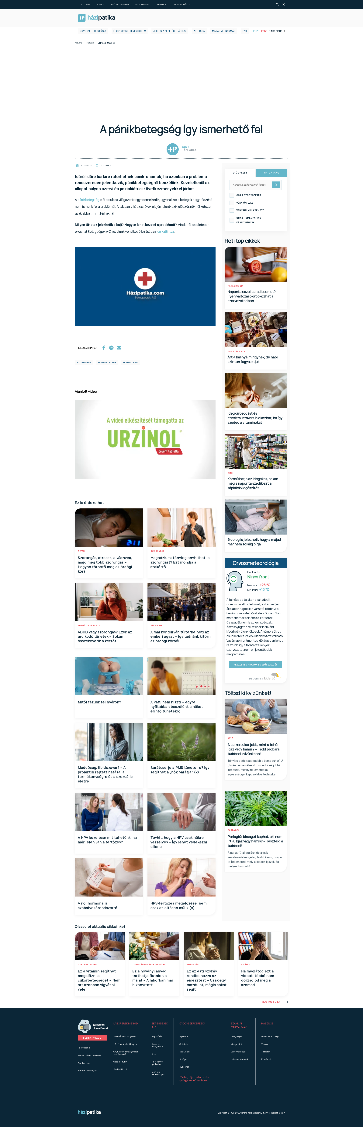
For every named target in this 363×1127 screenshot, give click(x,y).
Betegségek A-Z (142, 4)
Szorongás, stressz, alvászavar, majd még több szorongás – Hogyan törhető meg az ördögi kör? (105, 564)
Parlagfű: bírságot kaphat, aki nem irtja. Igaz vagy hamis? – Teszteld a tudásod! (255, 841)
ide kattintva (165, 231)
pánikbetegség (88, 200)
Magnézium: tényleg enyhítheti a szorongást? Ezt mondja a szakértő (180, 562)
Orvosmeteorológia (93, 31)
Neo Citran (184, 1051)
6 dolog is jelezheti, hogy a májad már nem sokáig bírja (254, 541)
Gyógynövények (238, 1051)
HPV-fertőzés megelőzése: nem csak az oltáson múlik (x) (178, 905)
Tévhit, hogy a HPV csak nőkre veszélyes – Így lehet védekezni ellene (178, 842)
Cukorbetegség (87, 965)
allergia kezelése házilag (169, 31)
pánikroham (130, 362)
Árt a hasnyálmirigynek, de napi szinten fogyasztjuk (253, 359)
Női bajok (156, 625)
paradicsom (235, 286)
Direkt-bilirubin (120, 1069)
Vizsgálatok (236, 1044)
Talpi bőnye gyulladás (157, 1063)
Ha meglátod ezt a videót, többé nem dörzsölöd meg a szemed (257, 978)
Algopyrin (183, 1036)
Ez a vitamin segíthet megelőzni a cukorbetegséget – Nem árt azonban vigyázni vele (99, 980)
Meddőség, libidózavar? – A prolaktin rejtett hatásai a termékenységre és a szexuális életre (105, 774)
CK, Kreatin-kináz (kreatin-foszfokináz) (126, 1052)
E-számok (266, 1059)
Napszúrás (157, 1036)
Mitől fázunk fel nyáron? (99, 702)
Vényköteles (244, 203)
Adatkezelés (84, 1063)
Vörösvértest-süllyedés (124, 1036)
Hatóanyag (271, 172)
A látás (245, 965)
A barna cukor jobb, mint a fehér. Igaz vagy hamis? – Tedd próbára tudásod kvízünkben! (253, 749)
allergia (199, 31)
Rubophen (184, 1066)
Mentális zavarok (89, 625)
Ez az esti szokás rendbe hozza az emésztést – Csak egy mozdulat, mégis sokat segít (207, 980)
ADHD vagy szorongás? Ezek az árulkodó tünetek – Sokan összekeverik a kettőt (105, 636)
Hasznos (161, 4)
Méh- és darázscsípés (158, 1073)
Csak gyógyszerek (248, 195)
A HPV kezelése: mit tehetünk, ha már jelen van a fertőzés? (107, 839)
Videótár (265, 1044)
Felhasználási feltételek (89, 1055)
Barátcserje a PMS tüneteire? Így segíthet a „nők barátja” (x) (179, 769)
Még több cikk (271, 1002)
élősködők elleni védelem (129, 31)
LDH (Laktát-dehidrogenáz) (126, 1044)
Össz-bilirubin (120, 1061)
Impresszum (84, 1047)
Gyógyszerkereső (120, 4)
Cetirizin (183, 1044)
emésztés (193, 965)
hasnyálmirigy (237, 351)
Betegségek (236, 1036)
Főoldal (78, 43)
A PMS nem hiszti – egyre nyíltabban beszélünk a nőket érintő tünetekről (176, 706)
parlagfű (234, 830)
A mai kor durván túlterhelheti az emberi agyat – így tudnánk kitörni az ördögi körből (181, 636)
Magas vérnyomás (223, 31)
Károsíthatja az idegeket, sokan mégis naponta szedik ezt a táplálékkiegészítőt (253, 483)
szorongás (84, 362)
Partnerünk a (256, 678)
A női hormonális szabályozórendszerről (98, 905)
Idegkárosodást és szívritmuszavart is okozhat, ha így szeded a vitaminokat (255, 418)
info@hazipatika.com (275, 1112)
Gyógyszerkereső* (192, 1023)
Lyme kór (248, 31)
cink (230, 473)
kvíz (230, 738)
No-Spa (183, 1059)
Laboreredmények (182, 4)
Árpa (154, 1054)
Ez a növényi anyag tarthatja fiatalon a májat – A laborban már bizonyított (152, 978)
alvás (81, 551)
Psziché (90, 43)
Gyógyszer (240, 172)
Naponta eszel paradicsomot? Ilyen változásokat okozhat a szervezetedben (252, 296)
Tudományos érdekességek (149, 965)
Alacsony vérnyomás (157, 1045)
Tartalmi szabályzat (87, 1070)
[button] (126, 1025)
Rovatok (101, 4)
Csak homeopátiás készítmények (248, 220)
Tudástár (265, 1051)
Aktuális (85, 4)
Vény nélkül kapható (250, 210)
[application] (145, 286)
